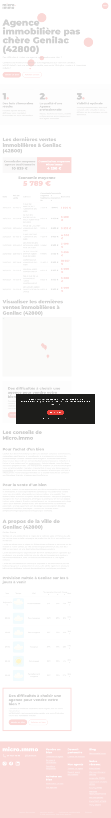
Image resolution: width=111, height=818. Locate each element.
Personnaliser (63, 419)
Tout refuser (47, 419)
